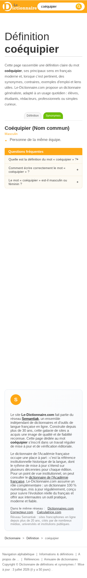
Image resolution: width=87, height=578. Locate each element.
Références (31, 559)
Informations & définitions (56, 554)
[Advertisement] (43, 242)
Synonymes (53, 115)
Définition (32, 538)
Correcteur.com (21, 512)
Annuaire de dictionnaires (61, 559)
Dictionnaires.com (61, 508)
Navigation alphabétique (18, 554)
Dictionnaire (12, 538)
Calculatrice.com (49, 512)
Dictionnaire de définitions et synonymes (46, 564)
